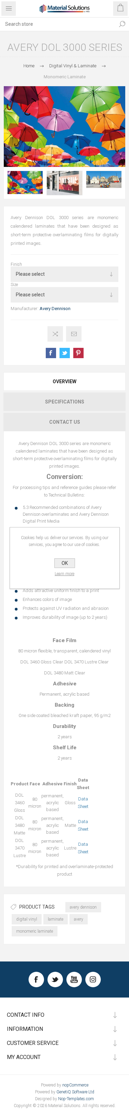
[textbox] (57, 24)
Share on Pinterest (78, 353)
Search (122, 24)
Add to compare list (55, 334)
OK (65, 563)
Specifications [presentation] (64, 402)
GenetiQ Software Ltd (75, 1092)
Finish (16, 264)
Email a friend (74, 334)
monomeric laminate (34, 931)
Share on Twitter (65, 353)
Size (14, 284)
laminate (55, 919)
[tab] (64, 381)
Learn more (64, 573)
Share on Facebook (51, 353)
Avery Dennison (55, 308)
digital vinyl (26, 919)
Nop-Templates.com (76, 1098)
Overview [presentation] (64, 381)
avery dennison (83, 907)
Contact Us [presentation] (64, 422)
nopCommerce (75, 1085)
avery (78, 919)
